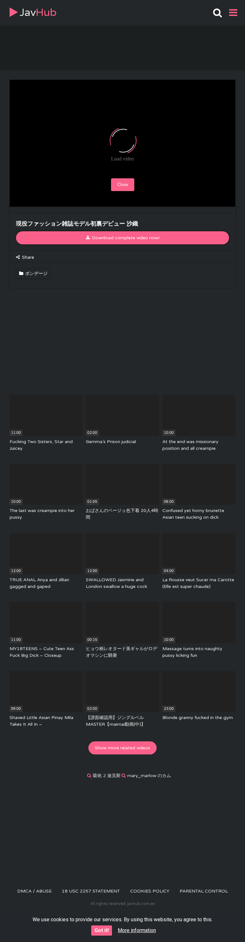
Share (27, 257)
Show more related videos (122, 748)
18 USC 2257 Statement (91, 891)
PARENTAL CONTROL (204, 891)
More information (137, 930)
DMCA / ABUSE (34, 891)
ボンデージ (36, 273)
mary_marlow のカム (149, 775)
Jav (38, 12)
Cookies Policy (149, 891)
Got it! (101, 930)
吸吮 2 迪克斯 (107, 775)
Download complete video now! (125, 238)
